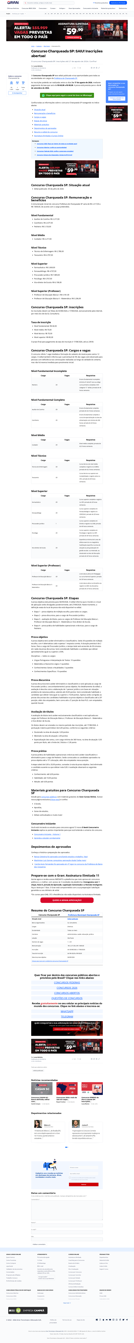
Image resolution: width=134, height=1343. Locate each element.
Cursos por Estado (74, 1278)
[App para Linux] (100, 1320)
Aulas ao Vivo (104, 1263)
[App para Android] (107, 1320)
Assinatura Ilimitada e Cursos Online (48, 136)
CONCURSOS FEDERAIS (67, 982)
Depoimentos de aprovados (45, 128)
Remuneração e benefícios (45, 113)
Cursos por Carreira (74, 1275)
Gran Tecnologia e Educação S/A (54, 1331)
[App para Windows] (97, 1320)
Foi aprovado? (46, 1277)
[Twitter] (123, 1320)
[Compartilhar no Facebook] (91, 68)
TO (126, 13)
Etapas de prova (40, 121)
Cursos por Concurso (75, 1272)
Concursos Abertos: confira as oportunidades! (52, 147)
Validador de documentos (14, 1269)
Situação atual (39, 109)
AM (52, 13)
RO (108, 13)
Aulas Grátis (103, 1266)
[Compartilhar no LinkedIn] (96, 68)
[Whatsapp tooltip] (117, 1320)
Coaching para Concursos (76, 1260)
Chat (40, 1260)
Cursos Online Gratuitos (75, 1287)
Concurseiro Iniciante (90, 8)
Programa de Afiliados (13, 1275)
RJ (101, 13)
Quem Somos (10, 1257)
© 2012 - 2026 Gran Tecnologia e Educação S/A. (23, 1320)
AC (45, 13)
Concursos (42, 8)
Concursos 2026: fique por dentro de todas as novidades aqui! (57, 144)
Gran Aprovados (74, 8)
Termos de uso (67, 1320)
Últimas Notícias (13, 8)
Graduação (71, 1266)
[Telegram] (127, 1320)
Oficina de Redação (74, 1284)
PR (98, 13)
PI (95, 13)
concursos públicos (49, 797)
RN (105, 13)
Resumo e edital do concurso (46, 132)
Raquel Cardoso (61, 1102)
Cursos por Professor (75, 1281)
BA (58, 13)
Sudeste (39, 46)
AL (48, 13)
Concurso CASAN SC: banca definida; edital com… (40, 1099)
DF (64, 13)
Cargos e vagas (40, 117)
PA (87, 13)
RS (114, 13)
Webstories (123, 8)
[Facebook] (120, 1320)
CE (61, 13)
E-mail (33, 1229)
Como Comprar (11, 1263)
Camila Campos (35, 1104)
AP (55, 13)
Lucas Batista (38, 66)
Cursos (52, 8)
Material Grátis (104, 1260)
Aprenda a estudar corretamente (47, 838)
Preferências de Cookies (13, 1281)
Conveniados (10, 1272)
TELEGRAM (67, 1016)
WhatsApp (42, 1263)
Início (32, 46)
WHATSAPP (67, 1011)
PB (90, 13)
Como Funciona (11, 1260)
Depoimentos (104, 1257)
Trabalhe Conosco (11, 1278)
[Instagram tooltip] (113, 1320)
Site (32, 1236)
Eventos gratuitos (101, 3)
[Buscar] (25, 3)
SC (117, 13)
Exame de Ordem (73, 1263)
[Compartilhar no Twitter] (94, 68)
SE (120, 13)
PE (93, 13)
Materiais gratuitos (108, 8)
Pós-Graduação (73, 1269)
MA (73, 13)
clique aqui (55, 799)
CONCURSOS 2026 (67, 987)
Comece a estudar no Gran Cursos (66, 1029)
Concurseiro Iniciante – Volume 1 (47, 834)
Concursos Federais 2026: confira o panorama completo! (55, 151)
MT (84, 13)
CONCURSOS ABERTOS (67, 993)
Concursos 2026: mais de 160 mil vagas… (66, 1098)
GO (70, 13)
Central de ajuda (44, 1257)
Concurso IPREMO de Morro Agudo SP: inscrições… (90, 1099)
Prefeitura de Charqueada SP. (65, 78)
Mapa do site (81, 1320)
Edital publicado (72, 919)
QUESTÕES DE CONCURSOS (67, 998)
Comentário (35, 1199)
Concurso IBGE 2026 (29, 8)
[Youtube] (110, 1320)
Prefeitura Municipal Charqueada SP (83, 915)
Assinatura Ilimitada (118, 3)
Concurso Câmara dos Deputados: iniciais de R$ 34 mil (54, 155)
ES (67, 13)
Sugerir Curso (104, 1269)
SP (123, 13)
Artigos (61, 8)
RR (111, 13)
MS (80, 13)
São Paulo (47, 46)
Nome (33, 1222)
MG (77, 13)
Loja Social (9, 1266)
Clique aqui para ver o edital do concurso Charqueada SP (50, 961)
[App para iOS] (103, 1320)
